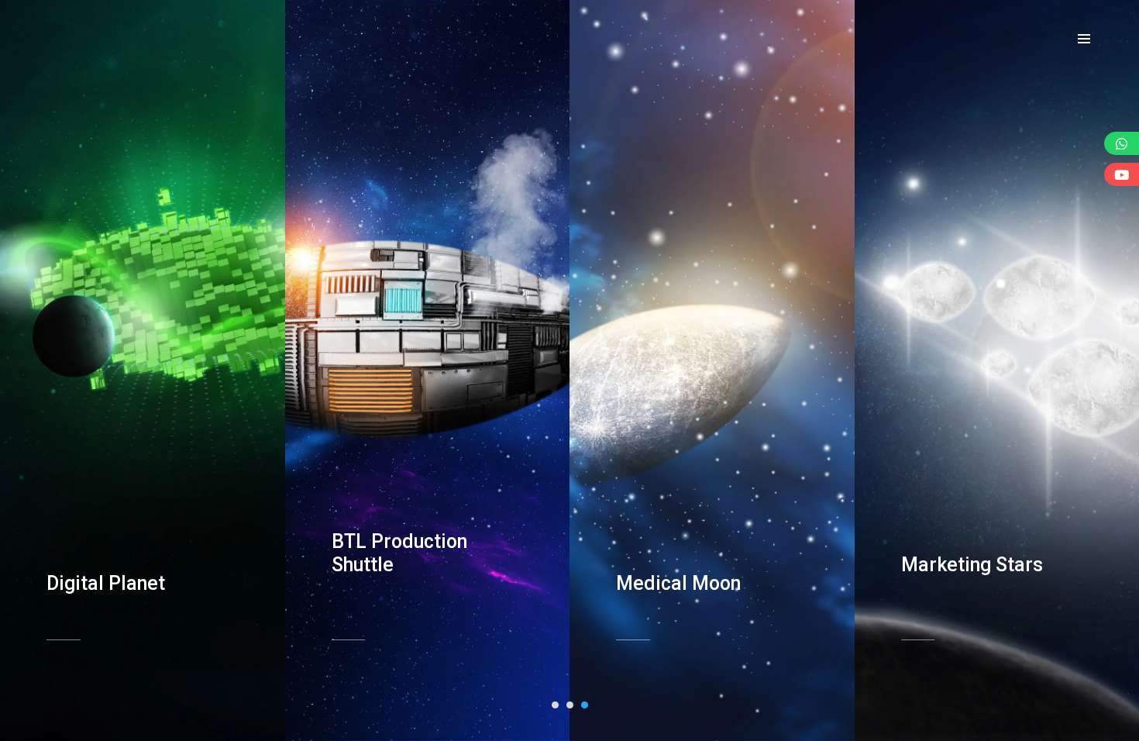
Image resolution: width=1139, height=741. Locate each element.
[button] (555, 704)
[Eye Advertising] (79, 38)
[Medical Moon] (700, 529)
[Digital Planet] (130, 529)
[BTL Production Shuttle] (416, 499)
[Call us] (1121, 143)
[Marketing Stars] (985, 510)
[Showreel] (1121, 174)
